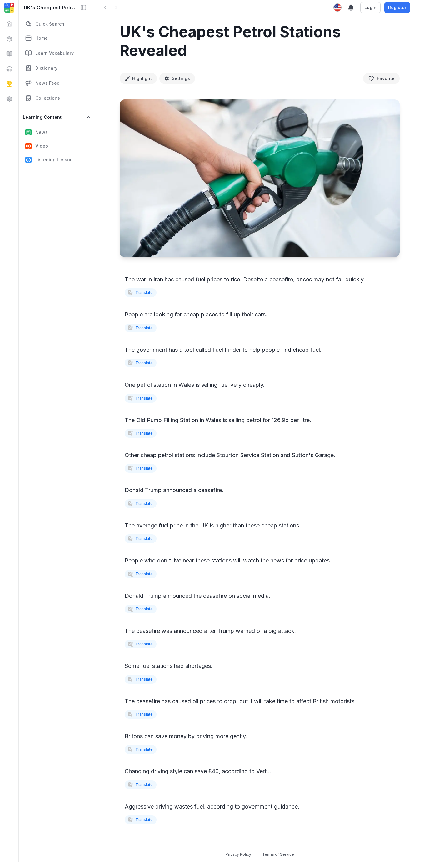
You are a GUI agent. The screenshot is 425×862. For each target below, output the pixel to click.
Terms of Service (278, 854)
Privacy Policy (238, 854)
